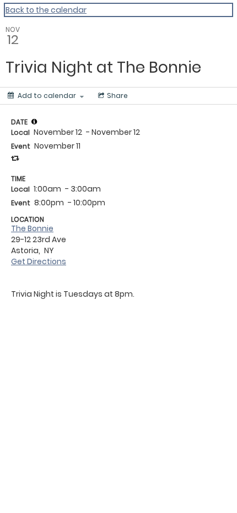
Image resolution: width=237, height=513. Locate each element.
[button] (34, 121)
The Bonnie (32, 228)
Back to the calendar (46, 9)
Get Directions (38, 261)
